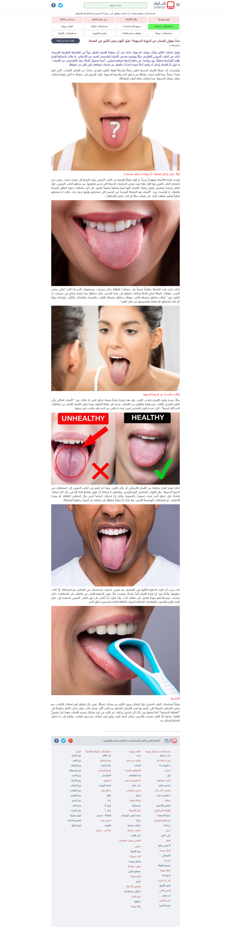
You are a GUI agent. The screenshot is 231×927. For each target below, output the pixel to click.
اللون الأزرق (164, 885)
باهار (109, 795)
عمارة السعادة (163, 815)
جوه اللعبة (136, 851)
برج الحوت (76, 810)
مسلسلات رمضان (163, 26)
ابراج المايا (76, 825)
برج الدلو (77, 805)
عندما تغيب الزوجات (131, 815)
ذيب (138, 755)
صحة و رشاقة (67, 19)
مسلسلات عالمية (67, 33)
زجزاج (138, 795)
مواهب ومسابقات (131, 33)
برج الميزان (76, 785)
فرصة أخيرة (164, 905)
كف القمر (136, 835)
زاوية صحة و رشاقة (65, 40)
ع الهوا (137, 901)
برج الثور (77, 760)
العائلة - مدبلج (104, 815)
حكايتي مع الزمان (132, 891)
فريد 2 (108, 805)
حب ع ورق (165, 755)
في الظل (106, 755)
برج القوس (75, 795)
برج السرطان (75, 770)
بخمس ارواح (164, 785)
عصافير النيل (134, 871)
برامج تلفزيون (99, 33)
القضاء (108, 825)
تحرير (138, 881)
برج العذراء (76, 780)
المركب (137, 765)
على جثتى (136, 785)
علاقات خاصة (134, 825)
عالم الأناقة (131, 19)
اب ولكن (166, 895)
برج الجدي (76, 800)
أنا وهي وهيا (164, 845)
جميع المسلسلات (132, 26)
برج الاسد (76, 775)
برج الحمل (76, 755)
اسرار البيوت (105, 785)
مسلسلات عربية (163, 33)
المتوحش (106, 775)
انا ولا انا (166, 875)
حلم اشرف (106, 765)
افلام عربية (67, 26)
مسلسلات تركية (99, 26)
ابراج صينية (75, 815)
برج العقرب (75, 790)
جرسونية (136, 805)
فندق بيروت (135, 861)
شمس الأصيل (163, 805)
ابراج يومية (163, 19)
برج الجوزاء (76, 765)
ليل (168, 775)
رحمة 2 (167, 825)
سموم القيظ (164, 865)
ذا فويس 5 (164, 765)
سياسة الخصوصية (100, 13)
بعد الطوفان (135, 775)
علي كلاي (165, 835)
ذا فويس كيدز (163, 795)
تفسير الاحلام (74, 820)
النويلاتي (166, 855)
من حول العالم (99, 19)
